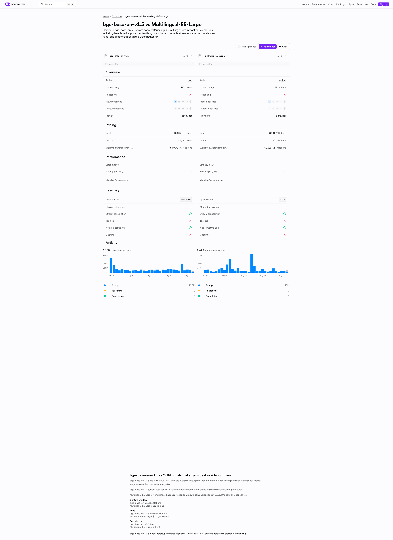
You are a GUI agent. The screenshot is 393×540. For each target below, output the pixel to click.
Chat (330, 4)
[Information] (184, 55)
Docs (373, 4)
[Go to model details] (187, 55)
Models (305, 4)
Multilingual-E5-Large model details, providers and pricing (217, 533)
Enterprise (362, 4)
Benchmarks (318, 4)
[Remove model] (192, 55)
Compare (117, 16)
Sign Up (383, 4)
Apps (351, 4)
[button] (149, 285)
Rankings (341, 4)
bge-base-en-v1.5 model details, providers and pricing (157, 533)
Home (106, 16)
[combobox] (149, 64)
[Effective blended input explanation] (132, 148)
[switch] (245, 46)
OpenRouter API (148, 36)
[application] (149, 265)
